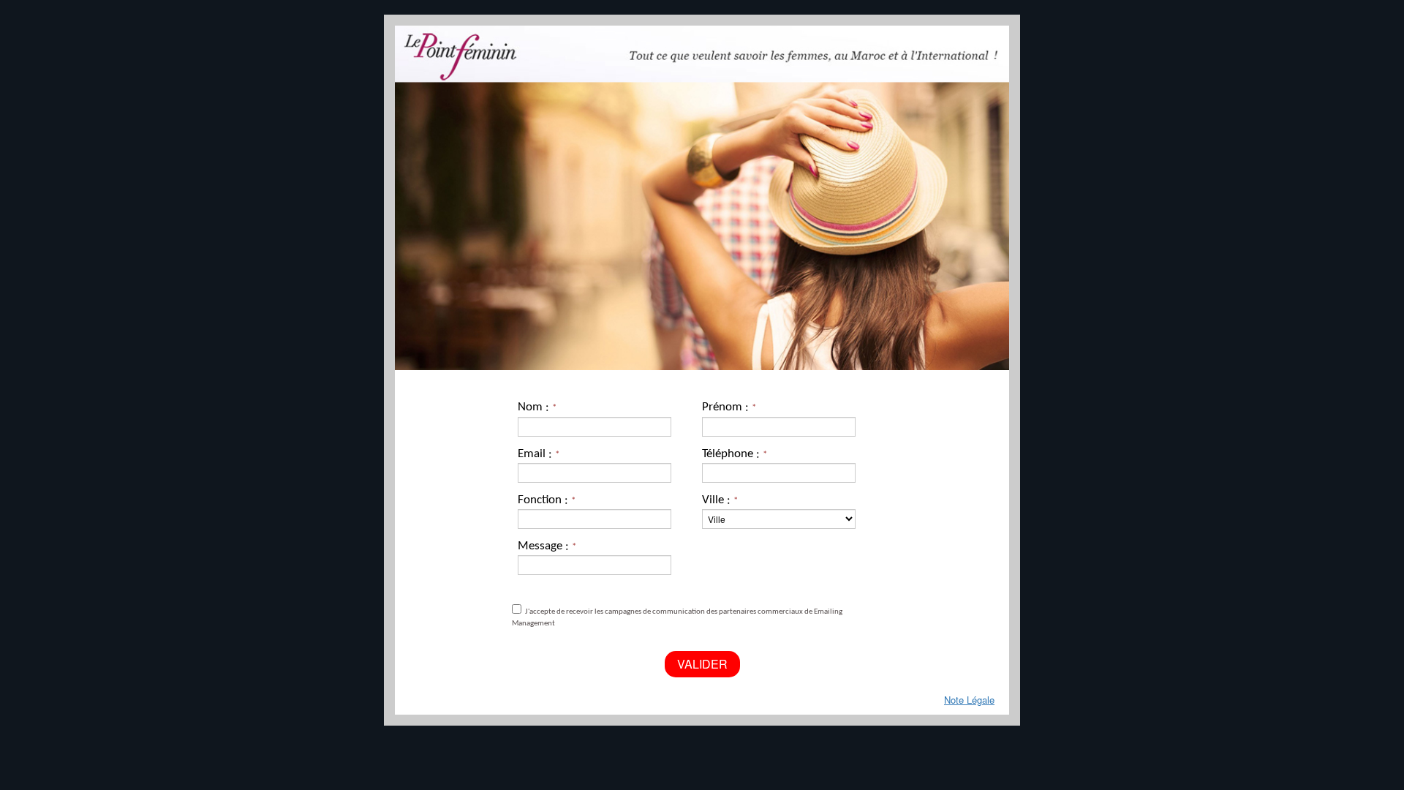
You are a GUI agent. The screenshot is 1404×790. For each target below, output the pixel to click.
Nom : (537, 407)
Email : (538, 454)
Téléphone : (734, 454)
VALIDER (702, 663)
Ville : (720, 500)
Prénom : (729, 407)
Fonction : (546, 500)
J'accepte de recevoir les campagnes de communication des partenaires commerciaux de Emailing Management (677, 618)
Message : (547, 546)
